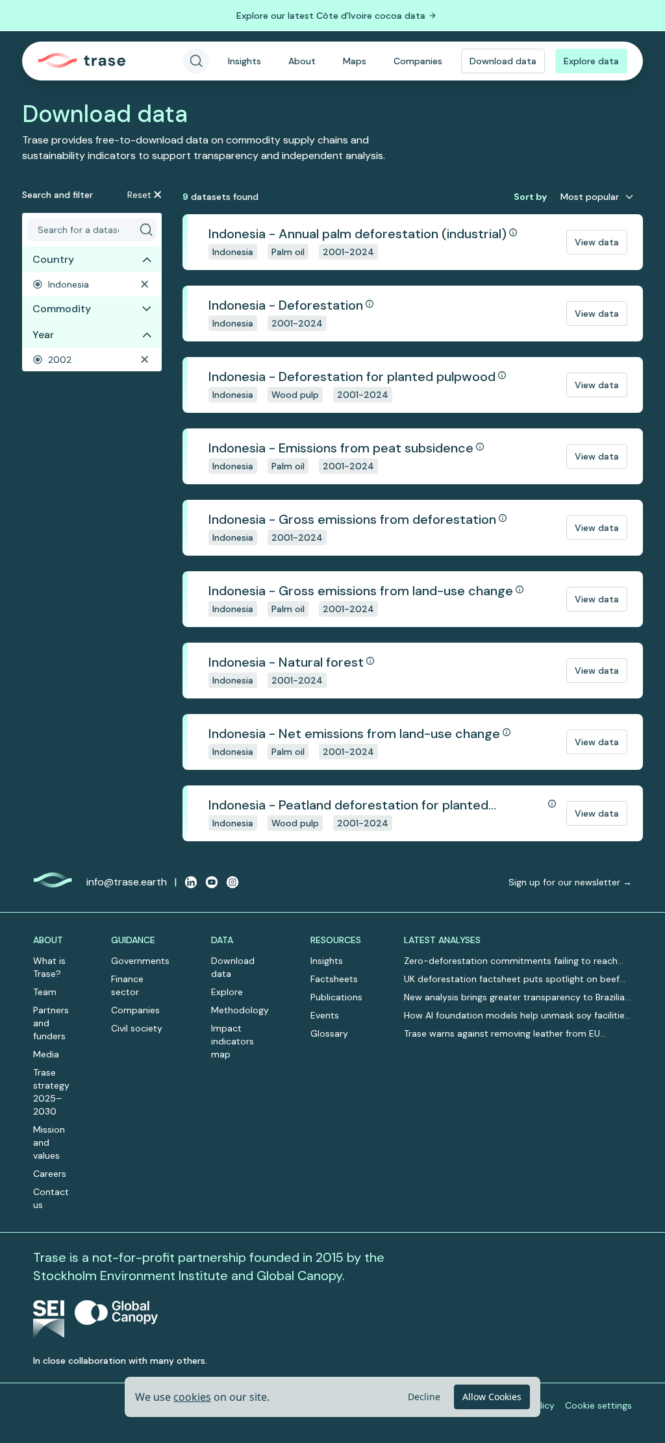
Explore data (591, 61)
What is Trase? (49, 967)
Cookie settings (598, 1405)
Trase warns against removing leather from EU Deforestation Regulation (502, 1034)
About (302, 61)
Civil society (136, 1028)
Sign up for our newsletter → (570, 882)
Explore (227, 992)
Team (44, 992)
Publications (336, 997)
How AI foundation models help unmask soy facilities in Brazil (516, 1015)
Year (43, 334)
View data (597, 242)
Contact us (51, 1198)
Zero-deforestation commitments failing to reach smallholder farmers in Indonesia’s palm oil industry (513, 961)
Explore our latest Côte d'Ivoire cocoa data (330, 15)
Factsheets (334, 979)
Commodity (61, 308)
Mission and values (49, 1142)
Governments (140, 961)
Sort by (530, 197)
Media (46, 1054)
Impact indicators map (232, 1041)
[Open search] (196, 61)
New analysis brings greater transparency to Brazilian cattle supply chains (517, 997)
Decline (424, 1396)
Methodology (240, 1010)
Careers (49, 1173)
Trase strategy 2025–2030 (51, 1092)
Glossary (329, 1033)
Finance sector (127, 985)
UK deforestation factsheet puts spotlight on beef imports (512, 979)
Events (324, 1015)
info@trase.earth (126, 882)
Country (53, 259)
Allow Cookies (491, 1396)
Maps (354, 61)
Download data (503, 61)
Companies (418, 61)
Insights (244, 61)
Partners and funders (51, 1023)
